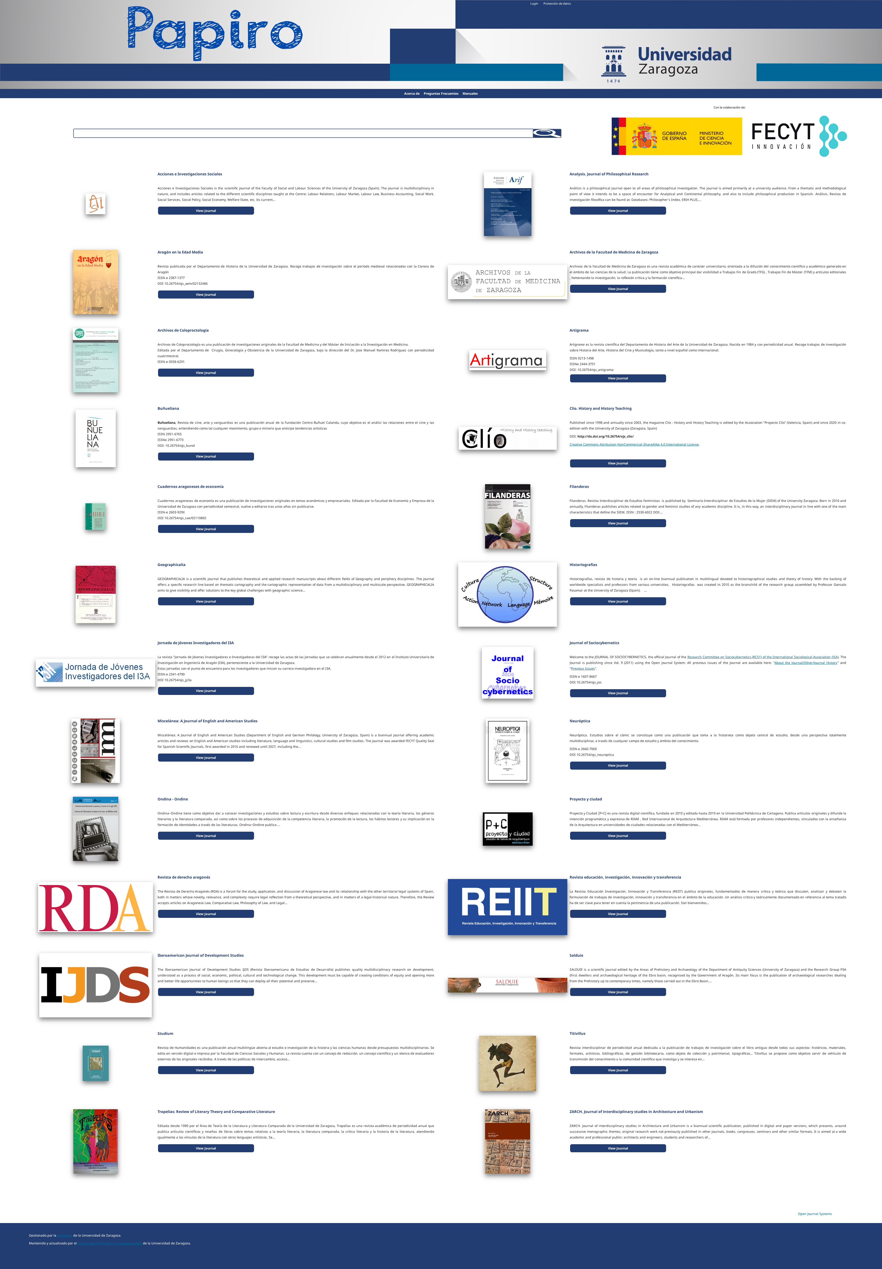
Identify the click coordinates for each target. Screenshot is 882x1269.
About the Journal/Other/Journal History (806, 662)
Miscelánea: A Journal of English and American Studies (207, 720)
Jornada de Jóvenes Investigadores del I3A (196, 642)
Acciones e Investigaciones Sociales (190, 173)
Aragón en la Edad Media (180, 252)
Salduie (576, 955)
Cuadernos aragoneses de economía (191, 486)
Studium (165, 1033)
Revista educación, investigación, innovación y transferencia (625, 877)
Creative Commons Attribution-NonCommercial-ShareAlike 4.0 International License (634, 444)
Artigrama (579, 330)
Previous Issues (583, 668)
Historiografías (583, 564)
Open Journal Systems (815, 1214)
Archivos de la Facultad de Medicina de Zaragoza (614, 252)
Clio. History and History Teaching (601, 408)
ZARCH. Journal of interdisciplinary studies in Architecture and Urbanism (636, 1111)
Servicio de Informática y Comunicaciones (110, 1243)
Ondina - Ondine (173, 799)
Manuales (470, 93)
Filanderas (579, 486)
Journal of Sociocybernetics (594, 642)
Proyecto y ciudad (586, 799)
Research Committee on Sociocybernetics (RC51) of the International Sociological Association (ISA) (763, 657)
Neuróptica (580, 720)
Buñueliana (168, 408)
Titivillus (577, 1033)
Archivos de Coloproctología (183, 330)
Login (534, 3)
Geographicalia (172, 564)
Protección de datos (557, 3)
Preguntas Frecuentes (441, 93)
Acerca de (412, 93)
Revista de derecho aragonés (184, 877)
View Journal (206, 210)
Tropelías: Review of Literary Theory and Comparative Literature (216, 1111)
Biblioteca (64, 1235)
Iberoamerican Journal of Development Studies (201, 955)
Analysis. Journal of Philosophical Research (609, 173)
